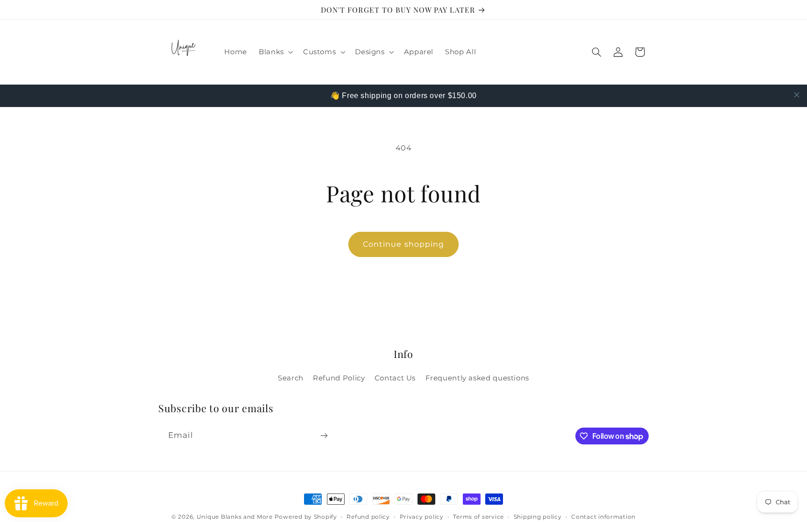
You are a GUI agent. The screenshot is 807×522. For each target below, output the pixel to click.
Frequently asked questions (477, 378)
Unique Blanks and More (235, 517)
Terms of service (478, 517)
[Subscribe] (324, 435)
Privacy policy (422, 517)
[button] (275, 52)
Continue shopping (403, 244)
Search (291, 378)
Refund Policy (339, 378)
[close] (796, 94)
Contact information (603, 517)
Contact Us (395, 378)
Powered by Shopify (306, 517)
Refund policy (368, 517)
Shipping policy (538, 517)
